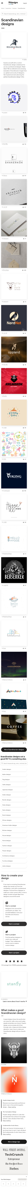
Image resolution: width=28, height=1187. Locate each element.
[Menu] (2, 3)
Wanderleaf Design (7, 553)
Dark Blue (5, 144)
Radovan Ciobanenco (8, 679)
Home (3, 8)
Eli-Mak (4, 1064)
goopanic (5, 112)
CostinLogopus (6, 490)
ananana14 (5, 301)
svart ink (5, 207)
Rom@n (5, 396)
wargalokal (5, 585)
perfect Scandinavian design (12, 76)
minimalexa (5, 999)
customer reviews (21, 965)
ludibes (25, 59)
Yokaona (5, 175)
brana (4, 648)
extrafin (5, 427)
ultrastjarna (5, 238)
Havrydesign (6, 270)
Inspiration (8, 8)
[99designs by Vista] (13, 3)
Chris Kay (5, 364)
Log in (25, 3)
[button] (26, 1176)
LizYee (4, 459)
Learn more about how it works (14, 1001)
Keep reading (12, 1107)
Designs (14, 8)
